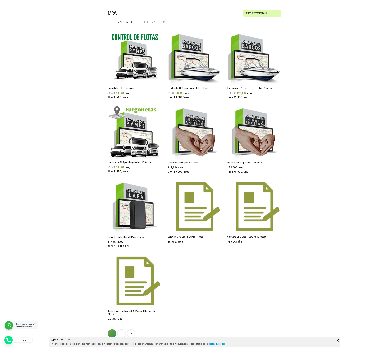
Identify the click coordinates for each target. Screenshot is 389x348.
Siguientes (131, 333)
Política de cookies (217, 344)
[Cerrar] (338, 340)
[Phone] (8, 340)
